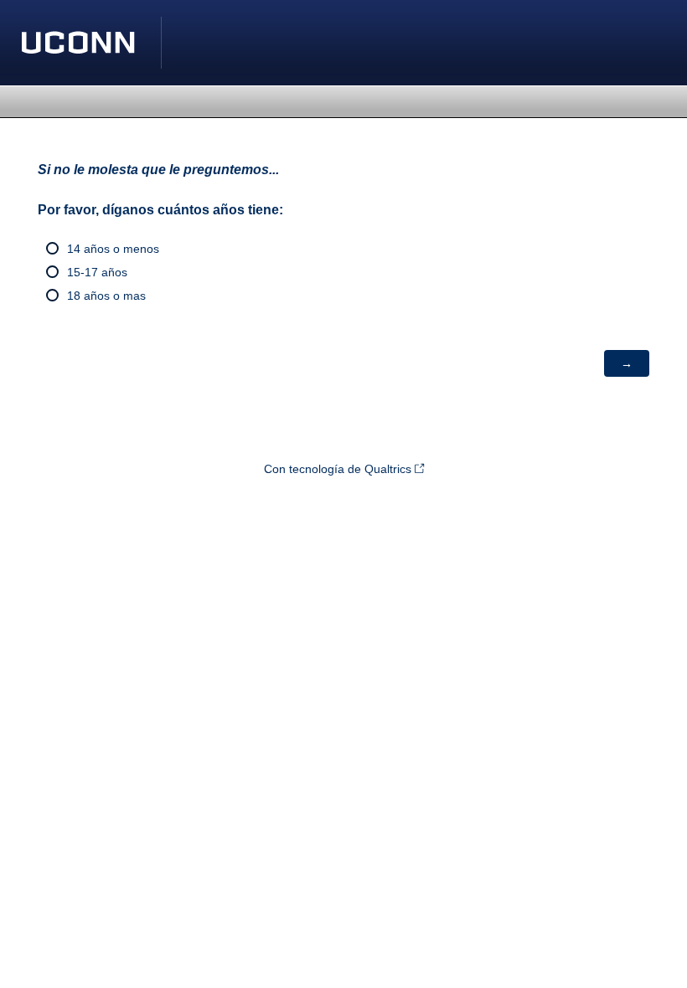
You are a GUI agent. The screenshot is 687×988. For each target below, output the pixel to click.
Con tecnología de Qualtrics (337, 469)
